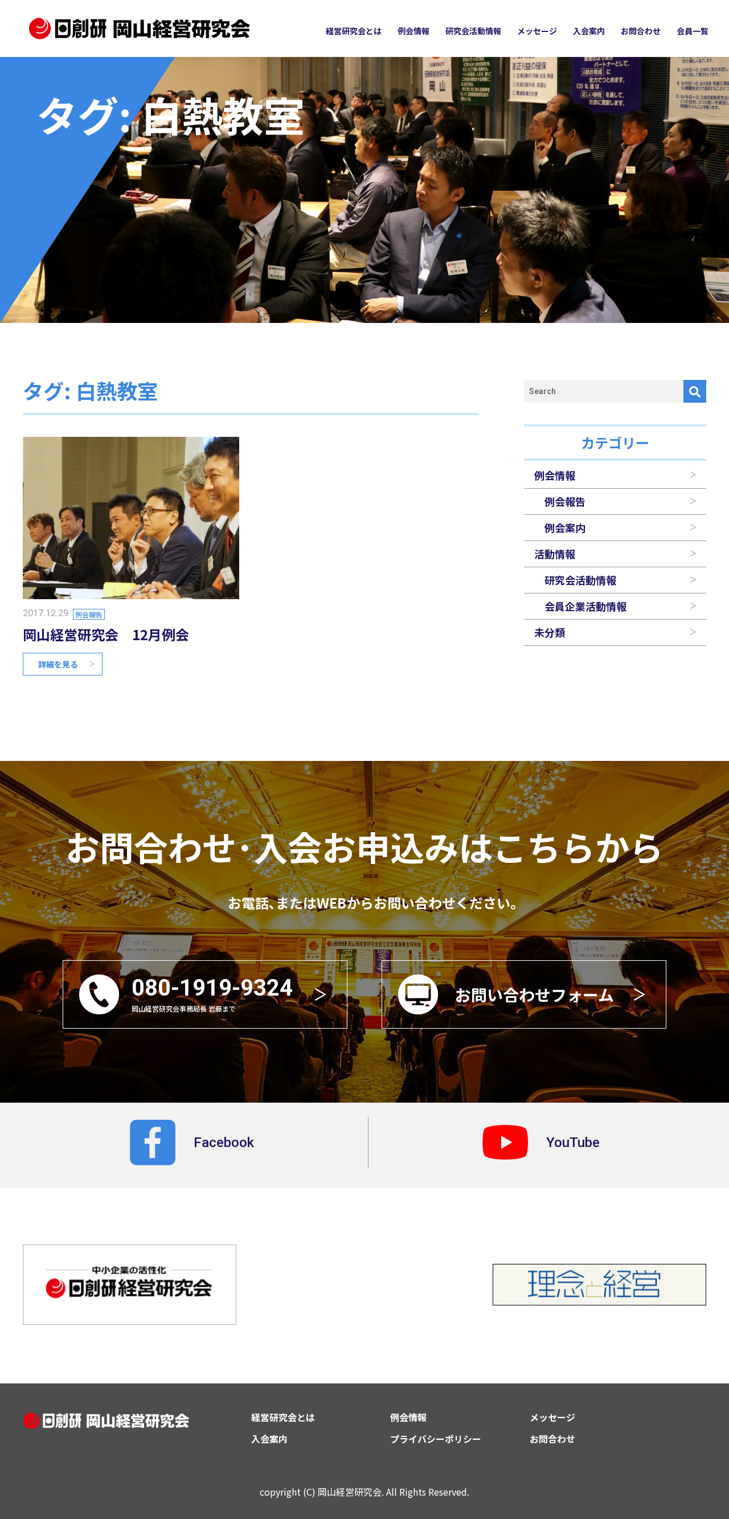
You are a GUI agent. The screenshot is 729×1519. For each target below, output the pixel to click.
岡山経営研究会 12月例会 (106, 634)
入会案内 (589, 30)
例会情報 (413, 30)
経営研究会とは (354, 30)
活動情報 (554, 553)
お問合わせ (641, 30)
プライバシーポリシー (435, 1439)
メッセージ (537, 30)
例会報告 (89, 614)
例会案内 (564, 527)
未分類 (549, 632)
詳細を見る (58, 664)
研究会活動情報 (473, 30)
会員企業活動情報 (585, 606)
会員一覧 (692, 30)
